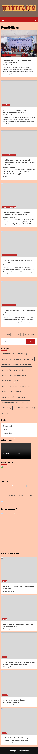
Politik (21, 397)
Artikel (22, 354)
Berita (6, 359)
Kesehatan (19, 370)
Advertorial (8, 354)
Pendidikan (12, 55)
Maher (13, 65)
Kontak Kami (7, 426)
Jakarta (6, 370)
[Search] (34, 20)
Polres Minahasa (10, 402)
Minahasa (5, 255)
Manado (5, 55)
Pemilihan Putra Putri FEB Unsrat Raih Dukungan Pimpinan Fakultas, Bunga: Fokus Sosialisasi (19, 162)
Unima (30, 408)
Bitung (17, 359)
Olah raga (7, 391)
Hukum (6, 365)
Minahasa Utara (9, 386)
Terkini (6, 408)
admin (13, 217)
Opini (19, 391)
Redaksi (5, 429)
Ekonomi (28, 359)
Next (32, 334)
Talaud (25, 402)
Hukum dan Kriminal (22, 365)
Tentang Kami (7, 433)
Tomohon (19, 408)
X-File (5, 413)
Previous (7, 334)
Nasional (25, 386)
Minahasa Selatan (10, 381)
